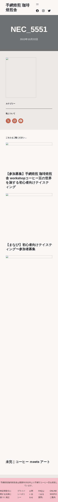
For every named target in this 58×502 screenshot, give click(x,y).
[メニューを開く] (37, 4)
